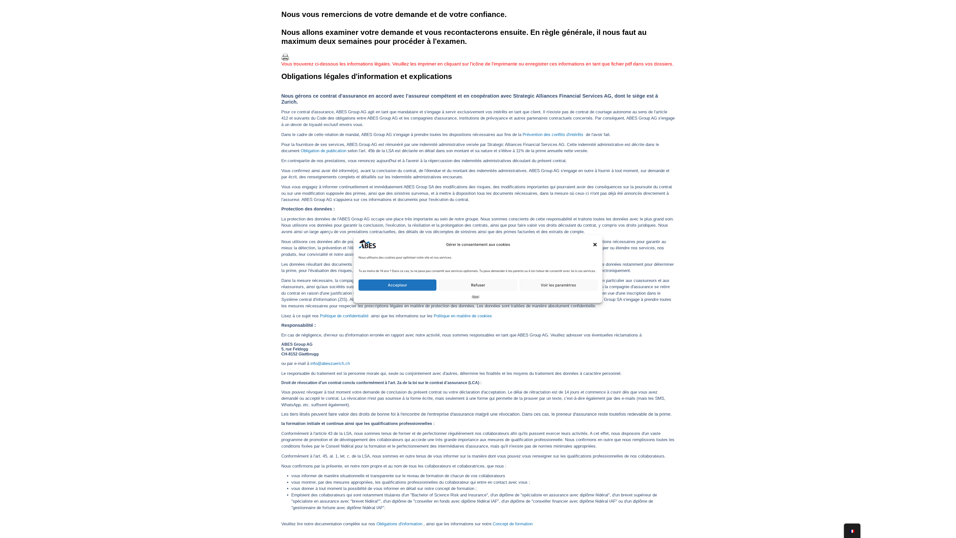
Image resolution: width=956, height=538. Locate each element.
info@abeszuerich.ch (330, 363)
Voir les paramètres (558, 285)
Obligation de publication (323, 150)
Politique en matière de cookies (463, 316)
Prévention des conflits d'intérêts (553, 134)
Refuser (478, 285)
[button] (595, 244)
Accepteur (397, 285)
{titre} (475, 296)
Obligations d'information (399, 524)
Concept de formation (513, 524)
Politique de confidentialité (344, 316)
